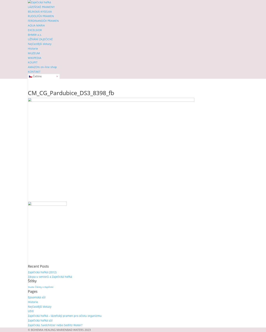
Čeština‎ (36, 76)
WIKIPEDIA (34, 58)
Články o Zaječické (44, 287)
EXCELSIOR (35, 30)
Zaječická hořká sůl (40, 320)
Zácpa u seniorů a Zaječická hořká (50, 277)
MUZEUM (34, 53)
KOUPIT (33, 62)
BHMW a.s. (35, 35)
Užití (31, 311)
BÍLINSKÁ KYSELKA (40, 11)
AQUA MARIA (36, 25)
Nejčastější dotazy (39, 44)
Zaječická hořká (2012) (42, 272)
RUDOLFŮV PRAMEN (41, 16)
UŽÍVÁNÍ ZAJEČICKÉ (40, 39)
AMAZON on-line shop (42, 67)
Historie (33, 48)
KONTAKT (34, 72)
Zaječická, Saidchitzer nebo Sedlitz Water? (55, 325)
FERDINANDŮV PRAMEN (43, 21)
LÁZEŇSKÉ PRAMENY (41, 7)
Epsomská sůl (37, 297)
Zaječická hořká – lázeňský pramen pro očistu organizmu (65, 316)
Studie (31, 287)
